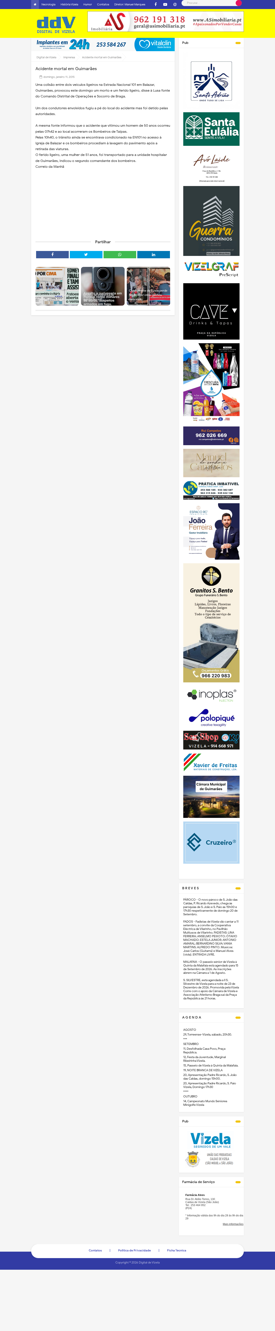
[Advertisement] (102, 203)
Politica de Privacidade (134, 1250)
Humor (87, 4)
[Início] (35, 4)
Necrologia (48, 4)
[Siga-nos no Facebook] (155, 4)
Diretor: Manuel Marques (129, 4)
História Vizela (69, 4)
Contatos (103, 4)
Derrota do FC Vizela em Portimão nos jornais (54, 297)
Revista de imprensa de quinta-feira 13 (98, 297)
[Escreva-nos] (174, 4)
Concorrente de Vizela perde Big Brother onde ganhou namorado (148, 295)
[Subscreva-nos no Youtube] (165, 4)
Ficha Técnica (176, 1250)
